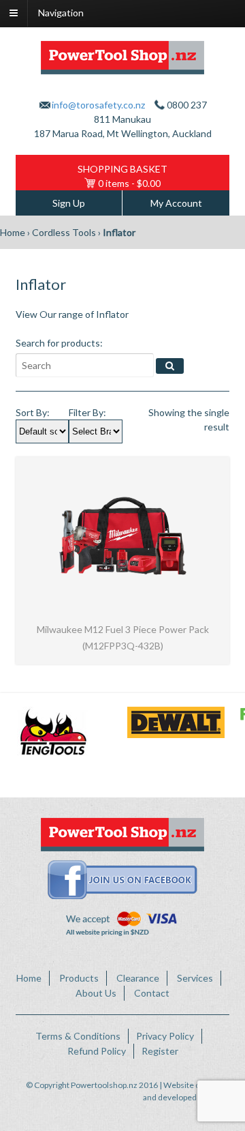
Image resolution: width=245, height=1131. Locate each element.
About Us (96, 993)
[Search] (170, 366)
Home (12, 232)
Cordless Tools (64, 232)
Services (195, 978)
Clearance (137, 978)
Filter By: (87, 412)
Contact (151, 993)
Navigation (61, 12)
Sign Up (68, 203)
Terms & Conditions (77, 1036)
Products (79, 978)
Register (160, 1051)
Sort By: (33, 412)
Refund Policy (96, 1051)
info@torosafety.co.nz (98, 105)
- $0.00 (129, 183)
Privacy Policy (165, 1036)
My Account (176, 203)
